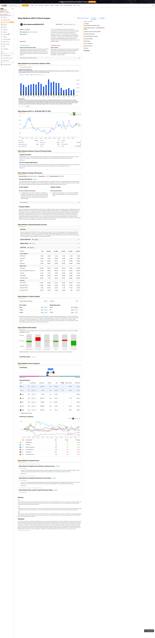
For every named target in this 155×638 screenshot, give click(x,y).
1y (74, 114)
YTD (76, 114)
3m (70, 114)
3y (78, 114)
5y (80, 114)
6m (72, 114)
